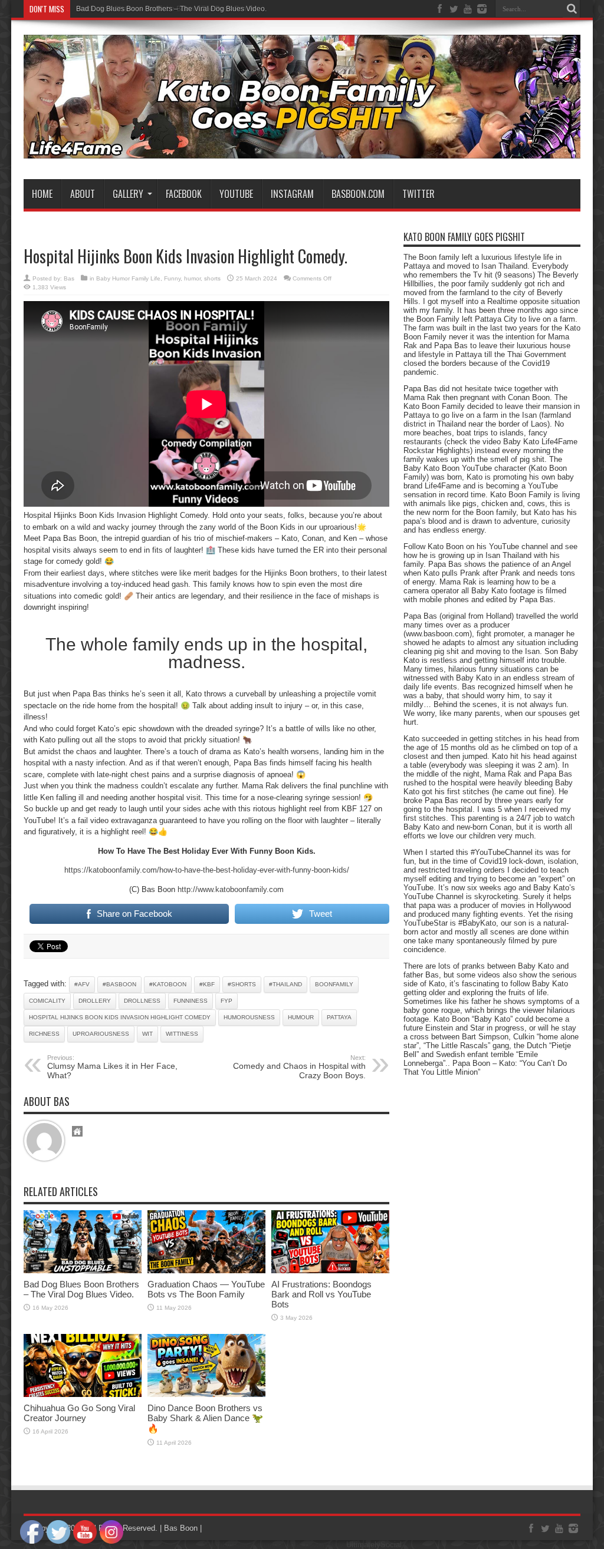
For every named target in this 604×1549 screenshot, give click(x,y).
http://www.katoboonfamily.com (231, 889)
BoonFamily (334, 984)
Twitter (418, 194)
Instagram (292, 194)
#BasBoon (119, 984)
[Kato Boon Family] (302, 150)
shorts (212, 278)
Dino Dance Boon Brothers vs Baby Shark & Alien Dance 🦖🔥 (205, 1418)
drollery (94, 1001)
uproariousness (101, 1034)
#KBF (207, 984)
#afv (82, 984)
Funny (172, 278)
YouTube (236, 194)
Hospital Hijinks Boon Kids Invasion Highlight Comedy (120, 1017)
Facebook (184, 194)
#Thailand (285, 984)
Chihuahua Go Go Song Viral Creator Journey (79, 1413)
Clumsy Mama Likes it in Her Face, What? (112, 1067)
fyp (226, 1001)
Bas (69, 278)
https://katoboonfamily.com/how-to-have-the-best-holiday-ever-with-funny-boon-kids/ (206, 870)
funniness (190, 1001)
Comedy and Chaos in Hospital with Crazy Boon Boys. (299, 1067)
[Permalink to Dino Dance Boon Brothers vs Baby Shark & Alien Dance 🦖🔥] (206, 1394)
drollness (142, 1001)
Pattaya (339, 1017)
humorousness (249, 1017)
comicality (47, 1001)
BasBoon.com (358, 194)
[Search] (571, 9)
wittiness (182, 1034)
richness (44, 1034)
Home (42, 194)
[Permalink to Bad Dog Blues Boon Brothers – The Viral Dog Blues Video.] (83, 1270)
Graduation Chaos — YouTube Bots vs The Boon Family (206, 1289)
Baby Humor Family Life (128, 278)
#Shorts (242, 984)
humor (192, 278)
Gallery (128, 194)
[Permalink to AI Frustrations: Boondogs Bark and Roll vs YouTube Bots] (330, 1270)
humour (301, 1017)
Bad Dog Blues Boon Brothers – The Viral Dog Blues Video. (171, 9)
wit (147, 1034)
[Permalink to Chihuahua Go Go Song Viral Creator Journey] (83, 1394)
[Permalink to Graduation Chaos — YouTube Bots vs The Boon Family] (206, 1270)
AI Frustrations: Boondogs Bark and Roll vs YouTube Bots (321, 1294)
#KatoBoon (167, 984)
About (82, 194)
